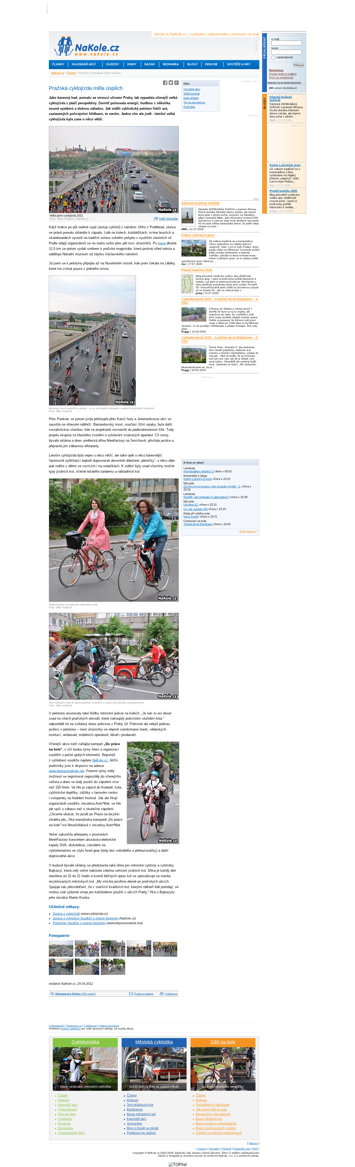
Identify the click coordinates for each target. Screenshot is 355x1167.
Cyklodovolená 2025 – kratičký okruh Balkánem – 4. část (219, 301)
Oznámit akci (191, 89)
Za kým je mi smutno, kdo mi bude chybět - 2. (212, 486)
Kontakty (214, 1148)
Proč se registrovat (281, 77)
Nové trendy (191, 516)
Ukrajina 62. (191, 504)
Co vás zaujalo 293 (195, 509)
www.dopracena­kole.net (66, 771)
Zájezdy (112, 64)
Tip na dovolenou (194, 102)
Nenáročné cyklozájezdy (213, 1114)
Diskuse (211, 64)
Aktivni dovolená (109, 1025)
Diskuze (63, 1100)
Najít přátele (191, 98)
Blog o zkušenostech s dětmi (216, 1128)
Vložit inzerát (191, 93)
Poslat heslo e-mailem (283, 73)
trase (162, 243)
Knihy (131, 64)
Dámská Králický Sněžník (200, 203)
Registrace (276, 70)
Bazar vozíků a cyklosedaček (216, 1123)
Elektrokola (135, 1109)
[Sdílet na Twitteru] (171, 83)
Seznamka (171, 64)
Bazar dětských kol (209, 1119)
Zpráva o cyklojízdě (66, 914)
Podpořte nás (242, 1148)
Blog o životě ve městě (143, 1128)
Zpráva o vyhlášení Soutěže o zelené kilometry (86, 918)
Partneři (226, 1148)
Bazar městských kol (141, 1114)
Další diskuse (248, 531)
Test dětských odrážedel (213, 1105)
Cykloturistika (85, 1042)
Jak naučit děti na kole (211, 1109)
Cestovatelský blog (71, 1133)
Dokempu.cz (74, 1025)
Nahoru (253, 1143)
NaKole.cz (57, 72)
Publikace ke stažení (141, 1133)
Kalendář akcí (84, 64)
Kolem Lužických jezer (198, 235)
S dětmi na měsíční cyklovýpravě (219, 1133)
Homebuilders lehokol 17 (198, 471)
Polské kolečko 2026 (196, 270)
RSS (255, 1148)
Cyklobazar (90, 1025)
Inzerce (202, 1148)
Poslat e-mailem (143, 993)
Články (58, 64)
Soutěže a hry (238, 64)
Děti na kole (223, 1042)
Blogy (192, 64)
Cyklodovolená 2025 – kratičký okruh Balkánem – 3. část (219, 339)
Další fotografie (168, 218)
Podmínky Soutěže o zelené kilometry (79, 923)
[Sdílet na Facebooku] (165, 83)
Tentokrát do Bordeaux (197, 524)
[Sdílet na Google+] (176, 83)
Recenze (64, 1123)
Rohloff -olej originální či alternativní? (206, 497)
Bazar (149, 64)
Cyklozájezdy (56, 1025)
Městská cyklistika (154, 1042)
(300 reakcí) (75, 993)
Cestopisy (65, 1119)
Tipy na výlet (67, 1114)
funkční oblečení (71, 1028)
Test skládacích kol (140, 1105)
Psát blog (189, 106)
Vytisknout (171, 993)
